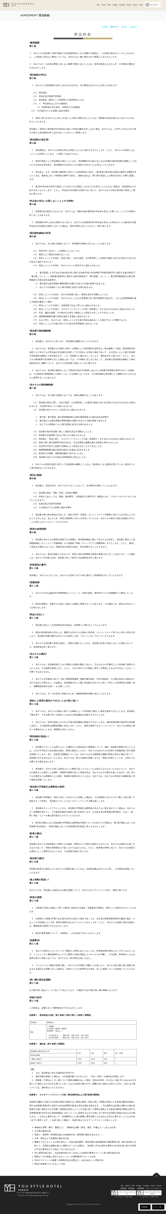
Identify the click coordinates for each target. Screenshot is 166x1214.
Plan (109, 5)
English (133, 26)
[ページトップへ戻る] (156, 1176)
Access (135, 5)
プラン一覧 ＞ (158, 1207)
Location (122, 5)
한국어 (124, 26)
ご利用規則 (140, 1188)
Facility (114, 5)
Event (129, 5)
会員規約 (123, 1188)
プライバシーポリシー (153, 1188)
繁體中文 (114, 26)
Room (104, 5)
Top (98, 5)
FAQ (140, 5)
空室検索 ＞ (145, 1207)
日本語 (105, 26)
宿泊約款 (131, 1188)
